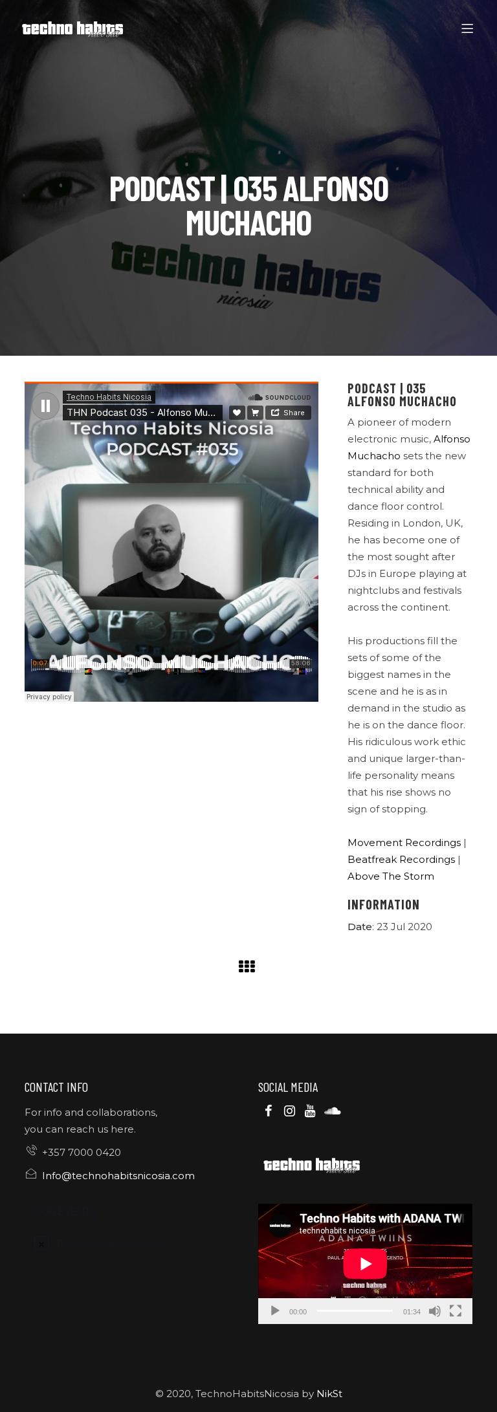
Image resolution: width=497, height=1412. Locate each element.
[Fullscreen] (455, 1311)
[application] (365, 1264)
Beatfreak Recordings (401, 859)
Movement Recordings (404, 842)
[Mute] (434, 1311)
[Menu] (469, 29)
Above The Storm (391, 876)
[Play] (275, 1311)
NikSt (329, 1393)
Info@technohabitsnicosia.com (118, 1175)
